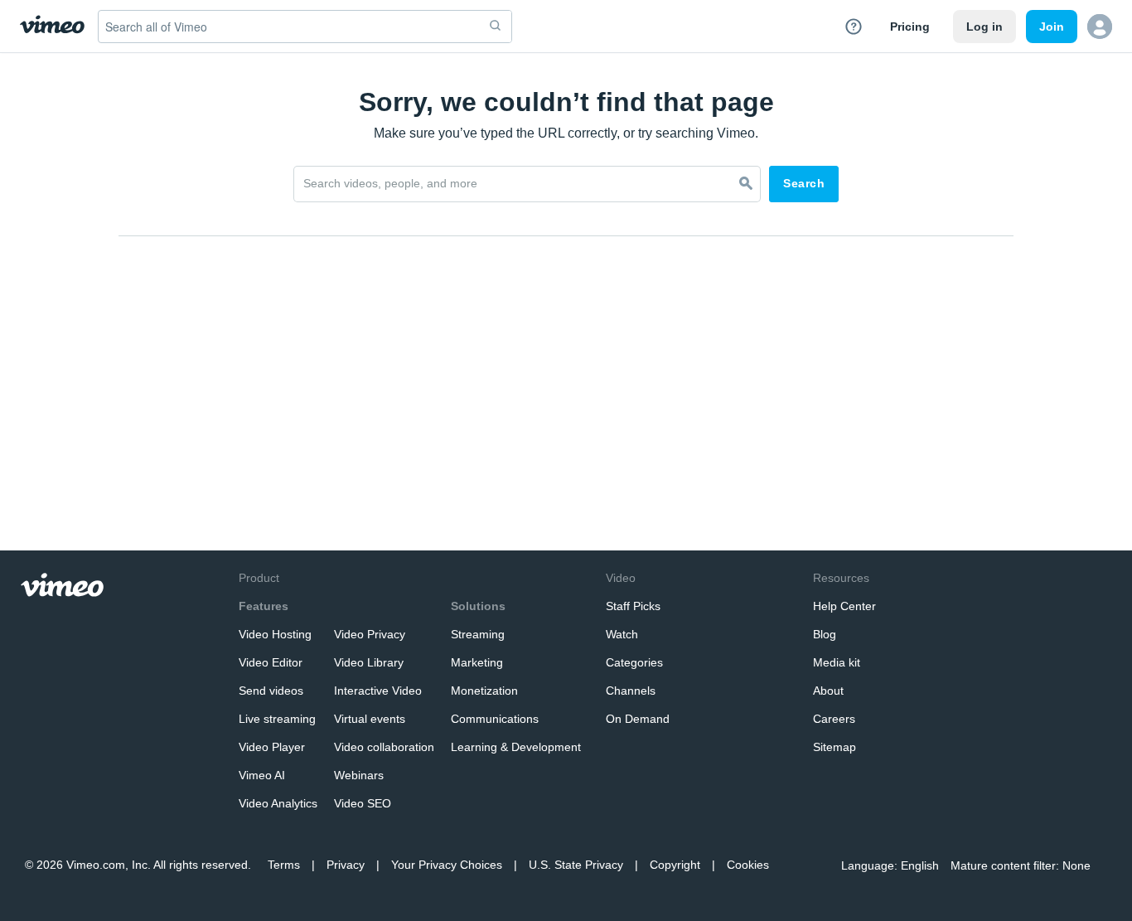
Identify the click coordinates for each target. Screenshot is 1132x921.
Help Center (844, 606)
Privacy (346, 864)
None (1076, 865)
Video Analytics (278, 803)
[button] (1099, 26)
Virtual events (369, 718)
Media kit (836, 662)
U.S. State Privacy (576, 864)
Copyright (675, 864)
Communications (495, 718)
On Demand (638, 718)
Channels (630, 690)
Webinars (359, 775)
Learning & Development (516, 747)
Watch (622, 634)
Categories (634, 662)
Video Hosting (275, 634)
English (920, 865)
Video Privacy (369, 634)
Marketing (477, 662)
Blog (824, 634)
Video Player (272, 747)
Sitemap (834, 747)
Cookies (748, 864)
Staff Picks (633, 606)
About (828, 690)
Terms (284, 864)
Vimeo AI (262, 775)
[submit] (495, 26)
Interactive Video (378, 690)
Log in (984, 26)
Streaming (478, 634)
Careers (834, 718)
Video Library (369, 662)
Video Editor (270, 662)
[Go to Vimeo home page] (52, 26)
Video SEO (362, 803)
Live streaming (277, 718)
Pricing (910, 26)
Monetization (484, 690)
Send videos (271, 690)
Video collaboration (384, 747)
